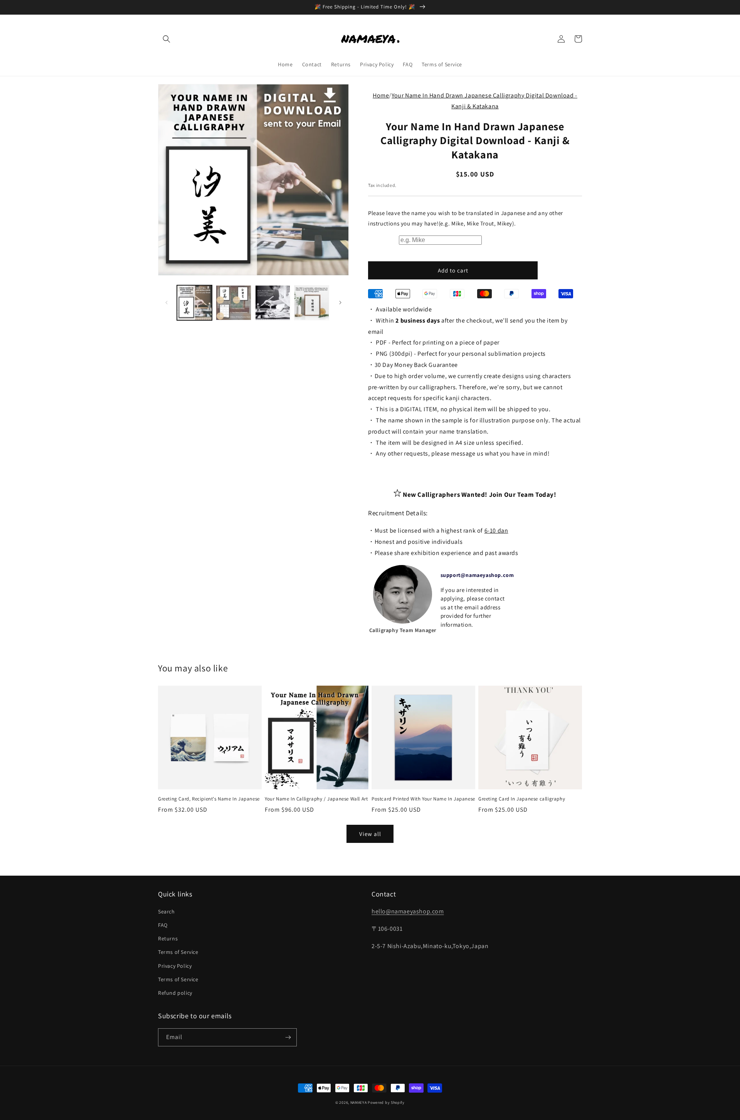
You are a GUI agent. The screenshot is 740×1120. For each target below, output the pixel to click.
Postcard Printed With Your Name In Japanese (423, 799)
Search (166, 911)
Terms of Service (178, 951)
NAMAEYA (358, 1102)
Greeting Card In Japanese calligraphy (521, 799)
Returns (168, 938)
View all (370, 833)
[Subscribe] (287, 1037)
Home (381, 95)
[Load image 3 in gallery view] (272, 302)
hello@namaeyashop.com (408, 911)
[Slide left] (166, 302)
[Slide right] (340, 302)
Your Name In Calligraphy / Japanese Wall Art (316, 799)
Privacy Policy (175, 965)
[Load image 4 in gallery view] (311, 302)
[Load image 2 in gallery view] (233, 302)
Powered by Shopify (386, 1102)
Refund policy (175, 992)
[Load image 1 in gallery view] (194, 302)
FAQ (163, 925)
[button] (166, 38)
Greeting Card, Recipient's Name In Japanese (209, 799)
